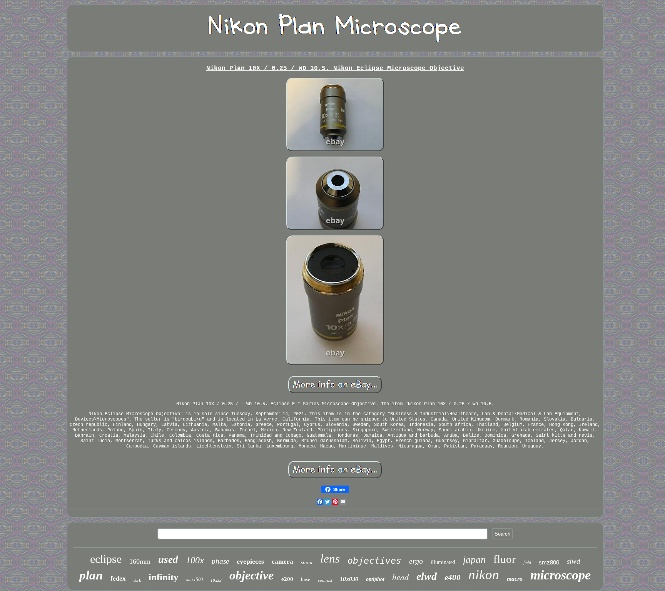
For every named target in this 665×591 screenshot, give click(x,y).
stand (306, 562)
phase (220, 561)
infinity (164, 577)
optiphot (375, 579)
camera (282, 561)
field (527, 562)
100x (195, 560)
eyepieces (250, 561)
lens (330, 558)
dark (137, 580)
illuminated (443, 562)
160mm (139, 561)
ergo (416, 561)
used (168, 559)
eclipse (106, 559)
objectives (374, 561)
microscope (560, 575)
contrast (325, 580)
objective (251, 575)
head (400, 577)
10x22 (216, 580)
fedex (118, 578)
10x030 (349, 579)
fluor (504, 559)
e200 (287, 579)
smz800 (549, 562)
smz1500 (194, 579)
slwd (573, 561)
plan (91, 575)
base (305, 579)
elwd (426, 576)
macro (515, 579)
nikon (483, 574)
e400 (452, 577)
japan (474, 559)
